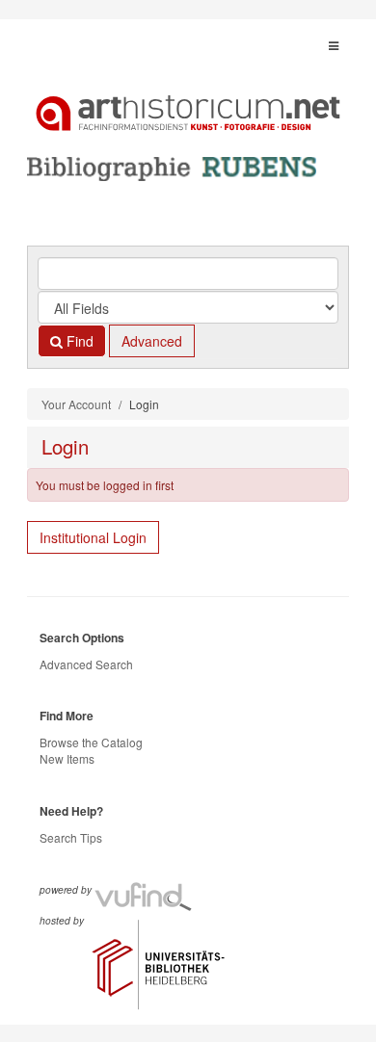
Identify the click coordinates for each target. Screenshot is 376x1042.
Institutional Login (93, 537)
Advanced (151, 341)
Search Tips (71, 837)
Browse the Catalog (91, 742)
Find (78, 341)
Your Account (76, 404)
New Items (67, 758)
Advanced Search (86, 664)
